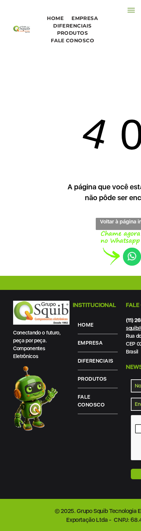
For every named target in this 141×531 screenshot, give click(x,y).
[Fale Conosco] (121, 234)
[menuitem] (55, 18)
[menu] (131, 10)
